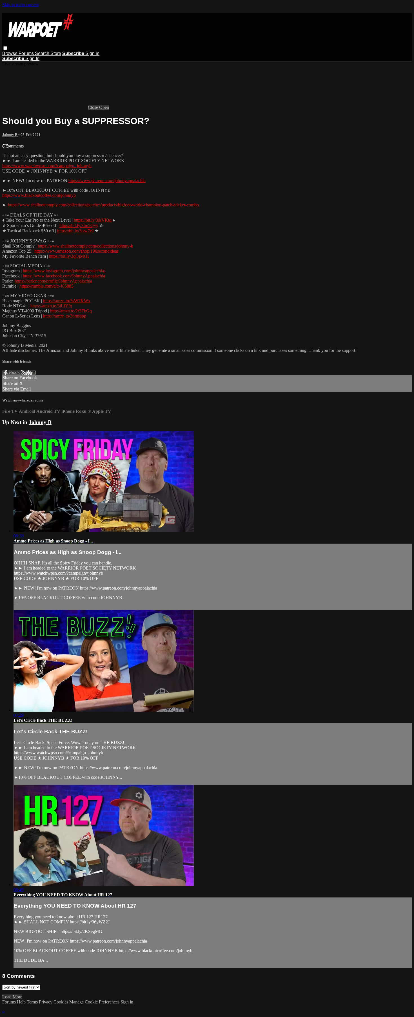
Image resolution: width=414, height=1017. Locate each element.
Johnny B (10, 135)
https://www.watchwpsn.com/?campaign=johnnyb (47, 165)
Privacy (46, 1002)
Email (30, 372)
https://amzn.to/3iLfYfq (51, 305)
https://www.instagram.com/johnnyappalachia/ (64, 270)
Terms (33, 1002)
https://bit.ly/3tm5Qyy (78, 225)
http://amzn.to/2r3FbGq (71, 310)
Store (55, 53)
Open (104, 107)
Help (22, 1002)
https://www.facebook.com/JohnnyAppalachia (64, 275)
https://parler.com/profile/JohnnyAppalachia (53, 281)
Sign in (92, 53)
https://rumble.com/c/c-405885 (46, 286)
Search (42, 53)
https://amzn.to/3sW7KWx (66, 300)
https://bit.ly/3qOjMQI (69, 256)
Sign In (32, 58)
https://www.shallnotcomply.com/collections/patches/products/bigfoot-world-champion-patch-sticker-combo (103, 204)
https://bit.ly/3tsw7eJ (75, 230)
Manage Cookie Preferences (95, 1002)
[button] (5, 48)
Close (93, 107)
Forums (27, 53)
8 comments (13, 146)
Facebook (11, 372)
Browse (10, 53)
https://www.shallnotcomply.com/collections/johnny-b (85, 246)
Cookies (61, 1002)
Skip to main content (20, 4)
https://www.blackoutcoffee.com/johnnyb (39, 195)
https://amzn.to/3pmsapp (64, 316)
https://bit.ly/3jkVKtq (93, 220)
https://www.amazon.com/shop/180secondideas (76, 251)
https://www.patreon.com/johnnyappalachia (107, 180)
